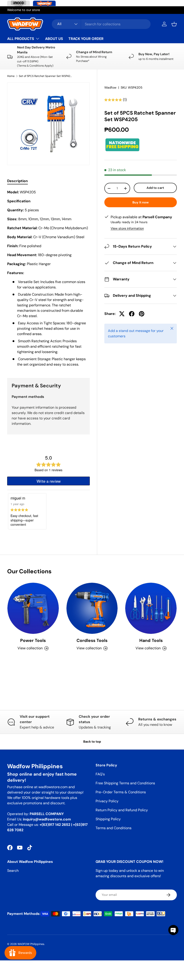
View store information (127, 228)
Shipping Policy (108, 819)
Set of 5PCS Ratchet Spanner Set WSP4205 (46, 76)
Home (11, 76)
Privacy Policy (107, 801)
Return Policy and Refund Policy (122, 810)
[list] (48, 124)
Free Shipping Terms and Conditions (125, 783)
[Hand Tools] (151, 608)
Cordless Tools (92, 640)
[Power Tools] (33, 608)
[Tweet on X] (122, 314)
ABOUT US (54, 38)
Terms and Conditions (113, 828)
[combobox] (101, 24)
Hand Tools (151, 640)
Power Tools (33, 640)
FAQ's (100, 774)
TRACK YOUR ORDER (85, 38)
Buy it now (140, 202)
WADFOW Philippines (31, 944)
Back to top (92, 741)
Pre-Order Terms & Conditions (121, 792)
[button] (174, 24)
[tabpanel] (48, 278)
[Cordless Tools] (92, 608)
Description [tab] (17, 181)
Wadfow (110, 87)
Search (13, 870)
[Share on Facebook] (132, 314)
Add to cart (155, 188)
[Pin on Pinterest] (142, 314)
